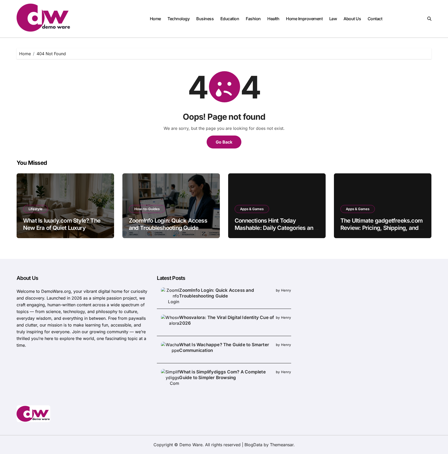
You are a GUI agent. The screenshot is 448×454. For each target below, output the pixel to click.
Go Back (224, 142)
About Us (352, 18)
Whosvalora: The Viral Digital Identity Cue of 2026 (226, 320)
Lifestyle (36, 209)
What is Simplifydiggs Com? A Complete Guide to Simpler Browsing (222, 374)
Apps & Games (252, 209)
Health (273, 18)
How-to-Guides (147, 209)
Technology (178, 18)
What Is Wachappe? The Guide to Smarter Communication (224, 347)
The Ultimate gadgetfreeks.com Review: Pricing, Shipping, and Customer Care (381, 228)
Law (333, 18)
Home (155, 18)
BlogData (253, 444)
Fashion (253, 18)
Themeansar (281, 444)
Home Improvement (304, 18)
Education (229, 18)
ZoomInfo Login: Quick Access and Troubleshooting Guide (216, 293)
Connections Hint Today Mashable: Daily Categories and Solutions (276, 228)
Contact (375, 18)
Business (205, 18)
